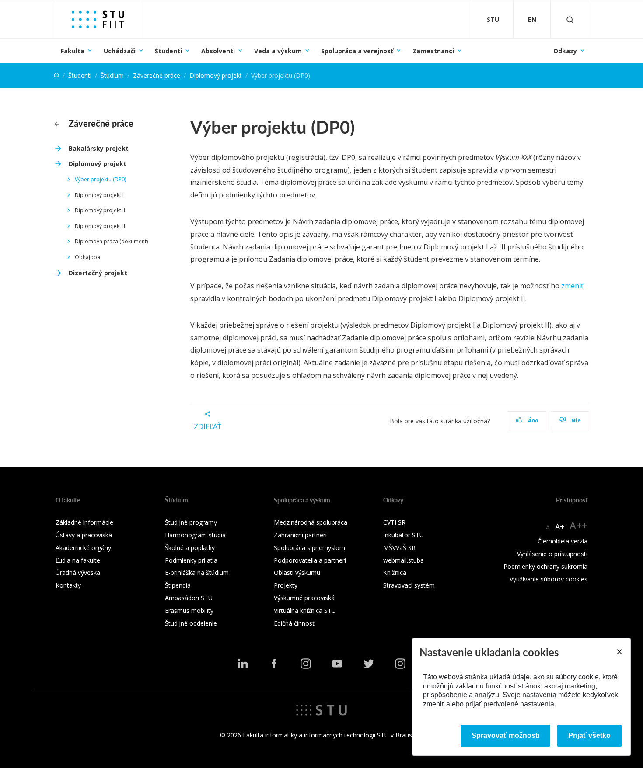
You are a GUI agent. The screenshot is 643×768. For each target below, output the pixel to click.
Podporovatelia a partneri (310, 560)
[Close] (619, 651)
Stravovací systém (409, 585)
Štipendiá (178, 585)
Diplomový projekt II (100, 210)
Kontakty (68, 585)
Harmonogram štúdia (195, 535)
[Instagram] (305, 663)
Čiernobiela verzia (562, 541)
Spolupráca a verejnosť (357, 51)
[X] (368, 663)
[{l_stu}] (321, 709)
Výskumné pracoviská (304, 598)
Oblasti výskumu (297, 572)
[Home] (56, 75)
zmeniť (572, 286)
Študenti (168, 51)
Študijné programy (191, 522)
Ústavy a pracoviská (84, 535)
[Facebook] (274, 663)
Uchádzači (120, 51)
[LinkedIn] (242, 663)
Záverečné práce (156, 75)
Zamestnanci (433, 51)
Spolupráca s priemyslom (309, 547)
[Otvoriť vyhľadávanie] (570, 19)
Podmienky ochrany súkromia (545, 566)
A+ (559, 526)
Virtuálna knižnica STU (305, 610)
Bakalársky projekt (99, 148)
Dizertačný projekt (98, 273)
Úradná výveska (78, 572)
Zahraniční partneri (300, 535)
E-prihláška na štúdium (197, 572)
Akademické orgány (83, 547)
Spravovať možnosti (505, 735)
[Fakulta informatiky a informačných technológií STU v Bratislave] (98, 19)
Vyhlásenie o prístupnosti (552, 554)
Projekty (285, 585)
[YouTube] (337, 663)
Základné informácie (84, 522)
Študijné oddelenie (191, 623)
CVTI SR (394, 522)
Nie (575, 420)
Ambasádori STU (189, 598)
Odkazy (565, 51)
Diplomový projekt (215, 75)
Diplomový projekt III (100, 226)
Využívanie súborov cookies (548, 579)
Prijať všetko (589, 735)
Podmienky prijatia (191, 560)
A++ (578, 525)
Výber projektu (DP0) (100, 179)
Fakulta (72, 51)
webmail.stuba (403, 560)
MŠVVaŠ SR (399, 547)
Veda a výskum (278, 51)
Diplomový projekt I (99, 195)
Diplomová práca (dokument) (111, 241)
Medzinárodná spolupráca (310, 522)
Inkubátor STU (403, 535)
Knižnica (394, 572)
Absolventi (218, 51)
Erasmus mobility (189, 610)
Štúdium (112, 75)
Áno (532, 420)
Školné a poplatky (190, 547)
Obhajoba (87, 257)
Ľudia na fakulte (78, 560)
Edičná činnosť (294, 623)
